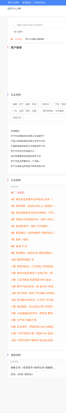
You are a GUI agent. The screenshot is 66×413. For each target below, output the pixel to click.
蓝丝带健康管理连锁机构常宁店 (26, 156)
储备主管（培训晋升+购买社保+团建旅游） (34, 367)
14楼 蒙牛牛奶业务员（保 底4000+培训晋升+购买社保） (34, 286)
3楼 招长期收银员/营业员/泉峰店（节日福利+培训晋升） (34, 212)
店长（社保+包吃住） (22, 374)
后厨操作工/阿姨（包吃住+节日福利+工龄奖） (34, 394)
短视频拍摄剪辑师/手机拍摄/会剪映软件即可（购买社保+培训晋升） (34, 401)
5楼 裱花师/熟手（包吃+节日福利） (30, 226)
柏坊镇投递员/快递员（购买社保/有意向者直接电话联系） (34, 387)
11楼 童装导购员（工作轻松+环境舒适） (33, 266)
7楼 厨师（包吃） (20, 239)
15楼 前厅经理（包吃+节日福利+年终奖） (33, 293)
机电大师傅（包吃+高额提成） (27, 381)
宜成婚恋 (15, 131)
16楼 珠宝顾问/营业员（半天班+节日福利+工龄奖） (34, 300)
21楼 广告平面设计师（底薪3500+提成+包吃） (34, 333)
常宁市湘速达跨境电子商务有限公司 (28, 166)
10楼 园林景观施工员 (22, 259)
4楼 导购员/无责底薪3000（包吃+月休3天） (34, 219)
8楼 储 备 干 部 (19, 246)
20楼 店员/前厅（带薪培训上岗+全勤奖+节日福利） (34, 326)
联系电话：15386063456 (34, 3)
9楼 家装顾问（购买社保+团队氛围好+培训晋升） (34, 253)
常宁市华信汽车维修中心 (22, 151)
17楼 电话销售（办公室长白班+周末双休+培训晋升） (34, 306)
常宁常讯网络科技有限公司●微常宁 (27, 136)
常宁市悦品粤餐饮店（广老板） (26, 161)
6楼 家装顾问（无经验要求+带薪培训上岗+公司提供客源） (34, 232)
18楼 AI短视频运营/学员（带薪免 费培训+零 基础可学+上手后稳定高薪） (34, 313)
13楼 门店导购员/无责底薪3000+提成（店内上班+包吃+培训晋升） (34, 279)
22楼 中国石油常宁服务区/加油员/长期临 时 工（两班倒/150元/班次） (34, 340)
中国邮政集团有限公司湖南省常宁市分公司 (30, 146)
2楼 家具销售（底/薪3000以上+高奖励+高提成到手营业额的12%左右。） (34, 206)
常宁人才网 (13, 3)
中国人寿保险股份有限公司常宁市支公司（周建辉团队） (30, 141)
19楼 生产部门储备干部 (24, 320)
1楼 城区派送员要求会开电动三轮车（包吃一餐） (34, 199)
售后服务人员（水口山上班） (27, 407)
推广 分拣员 (17, 192)
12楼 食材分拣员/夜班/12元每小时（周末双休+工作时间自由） (34, 273)
